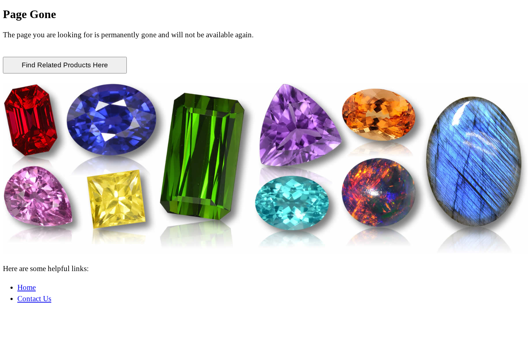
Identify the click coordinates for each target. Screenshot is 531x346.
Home (26, 287)
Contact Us (34, 298)
